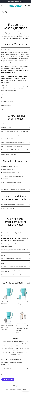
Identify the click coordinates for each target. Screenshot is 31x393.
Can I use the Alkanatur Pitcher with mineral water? (11, 135)
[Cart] (29, 6)
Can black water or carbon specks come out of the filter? (12, 142)
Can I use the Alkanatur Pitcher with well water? (11, 138)
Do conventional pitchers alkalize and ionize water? (11, 212)
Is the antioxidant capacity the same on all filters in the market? (14, 266)
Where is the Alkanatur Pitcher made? (8, 154)
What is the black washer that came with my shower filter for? (13, 189)
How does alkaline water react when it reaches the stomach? (13, 274)
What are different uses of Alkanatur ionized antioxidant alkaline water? (14, 262)
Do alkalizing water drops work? (7, 208)
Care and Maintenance (6, 105)
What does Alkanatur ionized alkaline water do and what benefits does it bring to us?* (14, 250)
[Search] (5, 6)
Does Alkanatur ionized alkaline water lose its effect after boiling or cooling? (14, 254)
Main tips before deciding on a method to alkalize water (12, 204)
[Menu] (2, 6)
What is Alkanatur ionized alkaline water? (9, 230)
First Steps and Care (5, 49)
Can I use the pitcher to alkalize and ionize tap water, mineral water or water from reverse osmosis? (15, 150)
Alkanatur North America (13, 389)
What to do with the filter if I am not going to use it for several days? (14, 131)
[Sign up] (27, 368)
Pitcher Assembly (4, 97)
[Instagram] (17, 386)
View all (28, 283)
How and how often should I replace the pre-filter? (11, 182)
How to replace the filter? (6, 127)
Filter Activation (4, 94)
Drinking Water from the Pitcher (7, 101)
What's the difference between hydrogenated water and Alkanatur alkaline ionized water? (14, 270)
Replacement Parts (5, 109)
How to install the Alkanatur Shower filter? (9, 166)
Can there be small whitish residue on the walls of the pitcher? (13, 146)
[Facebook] (14, 386)
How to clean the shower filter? (7, 186)
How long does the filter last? (7, 124)
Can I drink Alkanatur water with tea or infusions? (11, 258)
